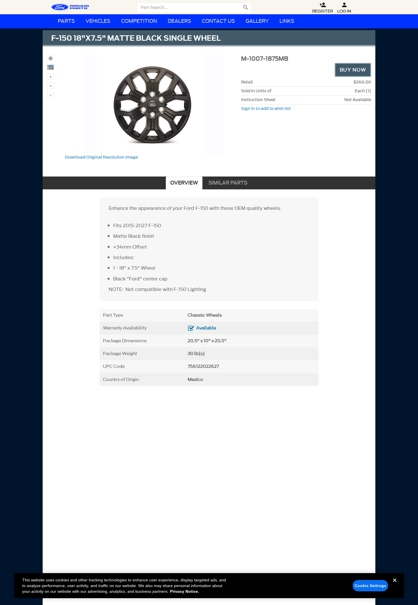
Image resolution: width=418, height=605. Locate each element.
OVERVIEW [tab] (184, 182)
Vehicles (98, 21)
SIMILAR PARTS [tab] (227, 182)
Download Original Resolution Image (101, 157)
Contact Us (218, 21)
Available (206, 328)
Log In (344, 7)
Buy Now (353, 69)
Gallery (257, 21)
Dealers (179, 21)
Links (287, 21)
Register (322, 7)
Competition (139, 21)
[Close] (394, 585)
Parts (66, 21)
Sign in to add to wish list (266, 109)
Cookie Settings (370, 585)
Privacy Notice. (184, 591)
